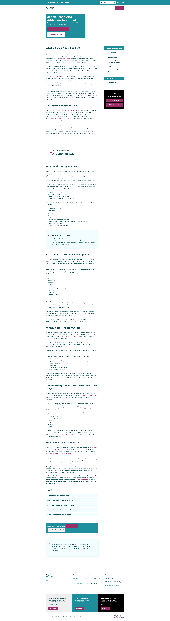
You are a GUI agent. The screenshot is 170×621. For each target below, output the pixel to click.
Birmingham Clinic (87, 8)
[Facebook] (47, 579)
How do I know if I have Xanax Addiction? (62, 500)
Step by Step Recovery (54, 476)
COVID (118, 2)
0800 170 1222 (83, 95)
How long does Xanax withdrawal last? (61, 505)
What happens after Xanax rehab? (59, 514)
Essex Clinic (71, 8)
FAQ (123, 2)
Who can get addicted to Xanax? (58, 495)
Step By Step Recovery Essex (82, 598)
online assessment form (84, 479)
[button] (72, 495)
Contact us (119, 8)
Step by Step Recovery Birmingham (57, 598)
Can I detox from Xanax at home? (59, 510)
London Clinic (78, 8)
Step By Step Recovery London (108, 598)
